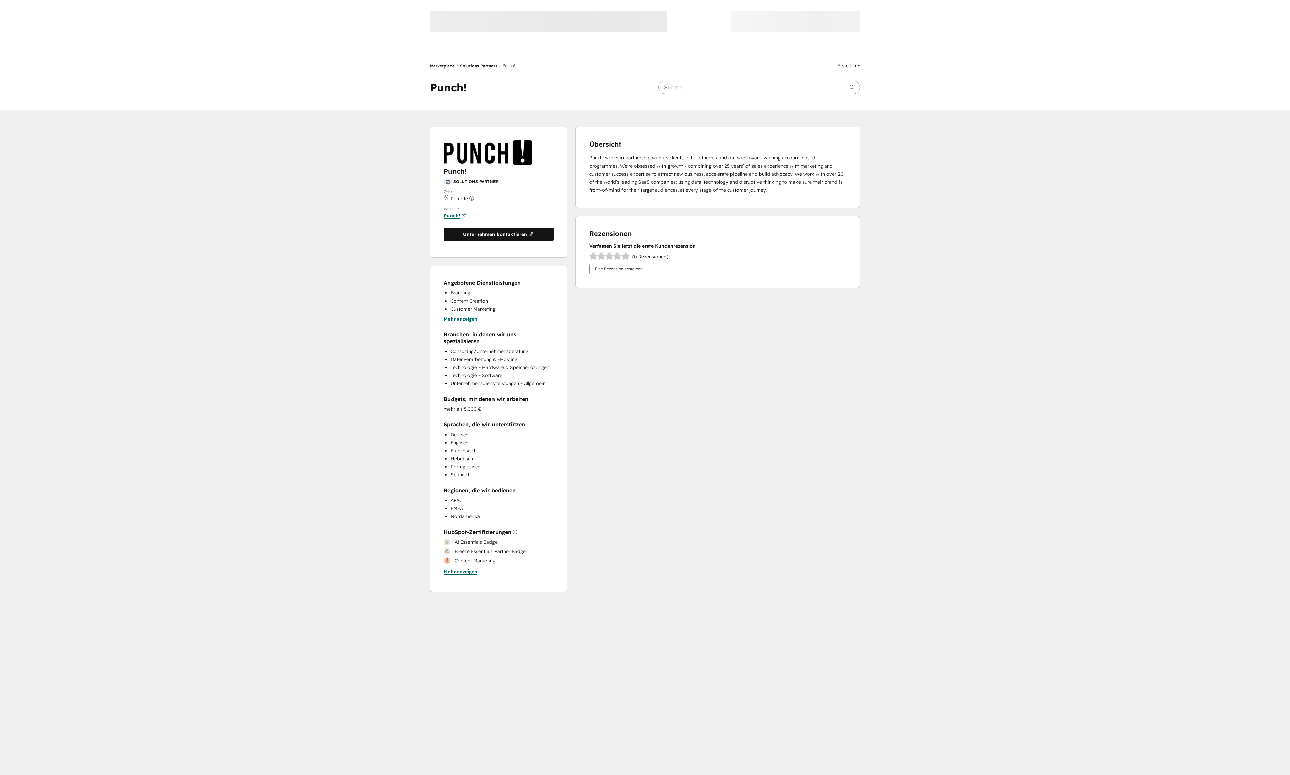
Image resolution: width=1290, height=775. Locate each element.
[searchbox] (759, 87)
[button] (848, 66)
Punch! (452, 216)
